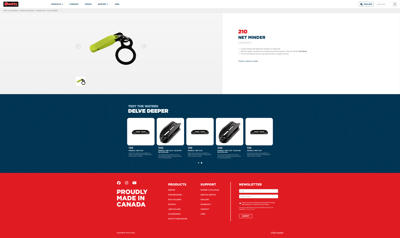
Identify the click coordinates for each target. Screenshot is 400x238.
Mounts (172, 204)
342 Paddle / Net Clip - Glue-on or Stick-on (169, 120)
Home (5, 10)
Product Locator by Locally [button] (248, 61)
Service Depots (208, 195)
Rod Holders (174, 199)
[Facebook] (118, 182)
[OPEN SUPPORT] (107, 4)
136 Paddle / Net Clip (135, 119)
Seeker (171, 190)
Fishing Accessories (26, 10)
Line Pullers (174, 209)
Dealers (368, 4)
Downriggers (175, 195)
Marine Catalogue (210, 190)
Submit (245, 216)
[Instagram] (126, 182)
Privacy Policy (250, 209)
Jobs (203, 214)
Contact (205, 209)
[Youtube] (134, 182)
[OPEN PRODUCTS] (62, 4)
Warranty (206, 204)
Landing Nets (41, 10)
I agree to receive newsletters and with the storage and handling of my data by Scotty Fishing (258, 203)
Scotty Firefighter (177, 219)
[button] (198, 163)
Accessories (13, 10)
